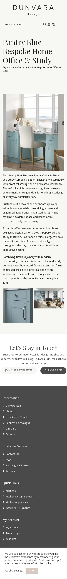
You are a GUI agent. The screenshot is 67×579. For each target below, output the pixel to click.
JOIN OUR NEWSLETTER (19, 371)
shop (19, 24)
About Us (11, 411)
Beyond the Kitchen (12, 68)
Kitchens (11, 491)
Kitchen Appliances (17, 502)
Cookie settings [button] (14, 571)
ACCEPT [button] (32, 571)
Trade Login (13, 533)
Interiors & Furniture (18, 508)
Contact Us (12, 454)
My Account (13, 528)
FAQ (8, 460)
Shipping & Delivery (17, 465)
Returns (10, 471)
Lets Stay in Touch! (17, 417)
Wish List (11, 539)
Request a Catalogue (18, 423)
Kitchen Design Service (19, 497)
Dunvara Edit (53, 371)
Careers (10, 434)
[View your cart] (53, 24)
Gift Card (11, 429)
